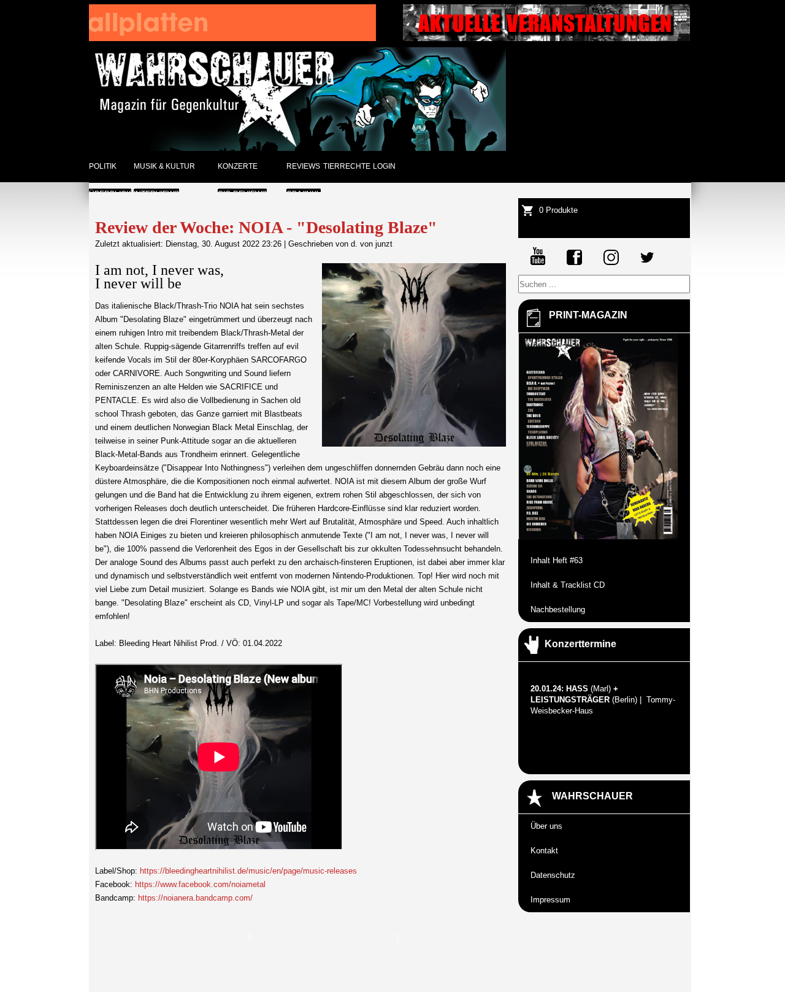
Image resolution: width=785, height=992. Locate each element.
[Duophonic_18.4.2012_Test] (232, 38)
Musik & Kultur (164, 166)
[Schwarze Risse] (546, 38)
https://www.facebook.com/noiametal (200, 884)
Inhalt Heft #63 (556, 560)
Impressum (550, 899)
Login (384, 166)
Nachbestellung (557, 609)
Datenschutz (552, 875)
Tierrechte (346, 166)
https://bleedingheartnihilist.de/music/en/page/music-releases (248, 870)
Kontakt (544, 850)
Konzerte (238, 166)
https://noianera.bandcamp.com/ (195, 897)
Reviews (303, 166)
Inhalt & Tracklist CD (567, 585)
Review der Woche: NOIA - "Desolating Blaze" (266, 227)
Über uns (546, 826)
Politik (103, 166)
